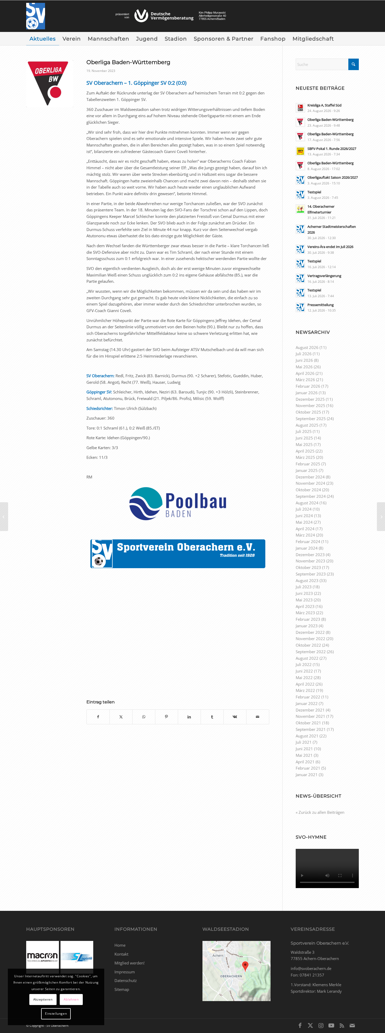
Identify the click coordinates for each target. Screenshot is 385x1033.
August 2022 (307, 658)
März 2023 (305, 612)
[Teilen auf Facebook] (98, 717)
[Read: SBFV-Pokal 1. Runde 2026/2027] (300, 151)
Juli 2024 (304, 509)
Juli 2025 (304, 431)
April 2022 (305, 684)
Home (119, 945)
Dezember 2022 (310, 632)
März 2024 (305, 535)
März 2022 (305, 690)
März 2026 (305, 379)
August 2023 (307, 580)
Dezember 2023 (310, 554)
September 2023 (311, 574)
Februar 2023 (308, 619)
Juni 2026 (304, 360)
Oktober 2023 (308, 567)
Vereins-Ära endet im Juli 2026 (330, 246)
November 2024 (310, 483)
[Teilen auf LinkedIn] (189, 717)
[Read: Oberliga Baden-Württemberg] (300, 122)
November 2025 (310, 405)
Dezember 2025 (310, 399)
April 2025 (305, 451)
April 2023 (305, 606)
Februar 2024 (308, 541)
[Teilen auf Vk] (235, 717)
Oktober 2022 (308, 645)
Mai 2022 (304, 677)
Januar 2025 (307, 470)
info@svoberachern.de (311, 968)
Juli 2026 (304, 353)
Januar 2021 (307, 774)
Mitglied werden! (129, 963)
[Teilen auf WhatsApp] (144, 717)
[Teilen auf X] (121, 717)
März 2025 (305, 457)
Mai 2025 (304, 444)
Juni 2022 (304, 671)
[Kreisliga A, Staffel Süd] (381, 516)
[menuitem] (42, 38)
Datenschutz (125, 980)
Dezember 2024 (310, 476)
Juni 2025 (304, 438)
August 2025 (307, 425)
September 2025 (311, 418)
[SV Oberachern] (35, 16)
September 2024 (311, 496)
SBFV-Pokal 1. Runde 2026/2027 (331, 148)
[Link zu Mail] (352, 1025)
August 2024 (307, 502)
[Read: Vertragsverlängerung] (300, 278)
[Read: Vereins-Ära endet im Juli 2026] (300, 249)
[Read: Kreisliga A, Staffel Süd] (300, 107)
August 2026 (307, 347)
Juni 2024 (304, 515)
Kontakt (121, 954)
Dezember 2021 (310, 710)
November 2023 (310, 560)
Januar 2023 (307, 625)
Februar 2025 (308, 463)
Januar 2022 (307, 703)
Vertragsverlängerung (324, 275)
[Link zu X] (310, 1025)
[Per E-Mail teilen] (257, 717)
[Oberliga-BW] (49, 83)
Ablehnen (71, 999)
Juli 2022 (304, 664)
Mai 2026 (304, 366)
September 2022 (311, 651)
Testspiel (314, 192)
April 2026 (305, 373)
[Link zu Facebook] (300, 1025)
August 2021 (307, 735)
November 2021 (310, 716)
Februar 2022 (308, 696)
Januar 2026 (307, 392)
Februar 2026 (308, 386)
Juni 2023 (304, 593)
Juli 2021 (304, 742)
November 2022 (310, 638)
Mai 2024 (304, 522)
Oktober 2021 (308, 722)
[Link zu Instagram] (321, 1025)
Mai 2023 (304, 599)
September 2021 (311, 729)
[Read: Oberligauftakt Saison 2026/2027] (300, 180)
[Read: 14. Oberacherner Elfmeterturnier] (300, 209)
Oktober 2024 (308, 489)
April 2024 (305, 528)
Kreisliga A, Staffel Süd (324, 105)
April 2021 (305, 761)
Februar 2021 (308, 768)
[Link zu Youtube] (331, 1025)
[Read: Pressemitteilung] (300, 307)
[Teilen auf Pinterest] (166, 717)
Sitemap (121, 989)
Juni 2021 (304, 748)
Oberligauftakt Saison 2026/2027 (332, 177)
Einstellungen (56, 1013)
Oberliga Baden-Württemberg (330, 119)
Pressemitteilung (320, 304)
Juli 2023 (304, 586)
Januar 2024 (307, 548)
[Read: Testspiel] (300, 194)
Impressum (124, 971)
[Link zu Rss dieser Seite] (342, 1025)
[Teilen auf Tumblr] (212, 717)
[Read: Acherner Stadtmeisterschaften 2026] (300, 229)
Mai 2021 (304, 755)
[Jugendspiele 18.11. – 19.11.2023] (4, 516)
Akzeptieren (43, 999)
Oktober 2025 (308, 412)
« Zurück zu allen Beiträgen (320, 812)
